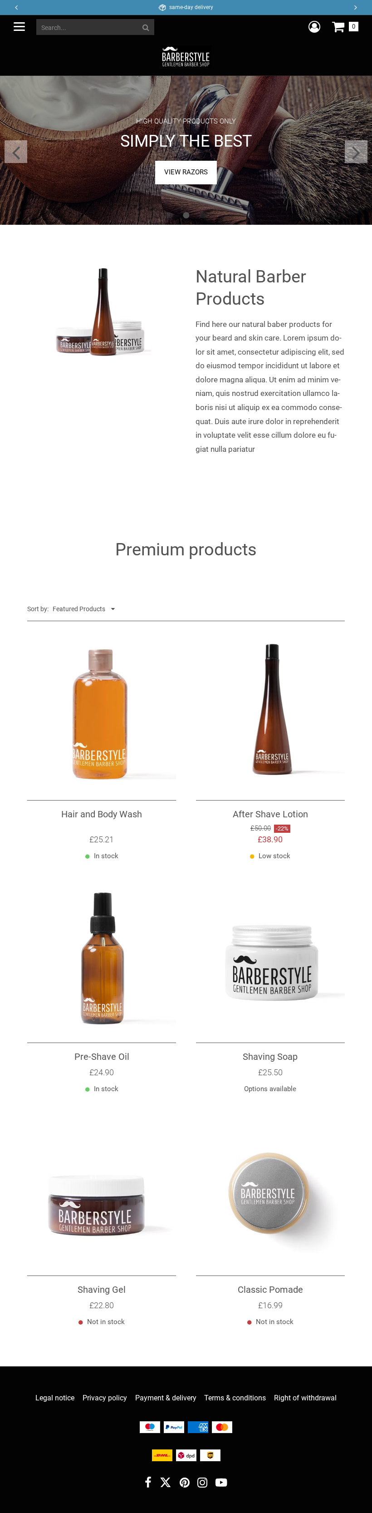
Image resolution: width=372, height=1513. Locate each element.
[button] (356, 7)
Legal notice (54, 1398)
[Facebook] (148, 1484)
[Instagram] (202, 1484)
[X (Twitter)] (165, 1484)
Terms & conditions (235, 1398)
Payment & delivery (165, 1398)
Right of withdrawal (305, 1398)
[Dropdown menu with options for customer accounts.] (314, 26)
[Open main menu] (19, 26)
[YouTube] (221, 1484)
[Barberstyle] (186, 56)
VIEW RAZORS (186, 172)
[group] (186, 150)
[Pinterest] (185, 1484)
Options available (270, 1089)
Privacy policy (105, 1398)
